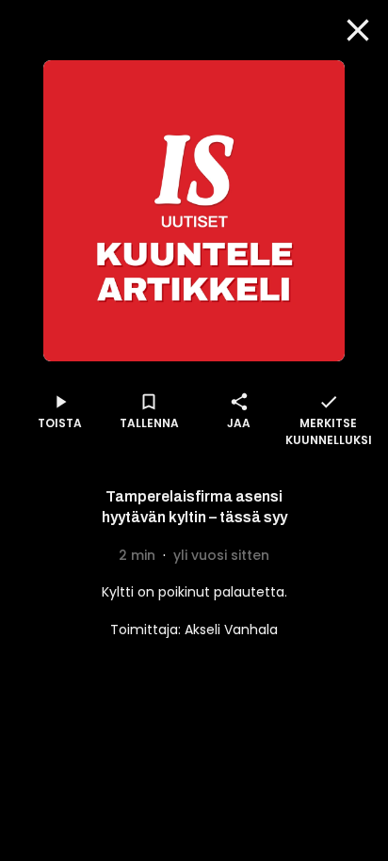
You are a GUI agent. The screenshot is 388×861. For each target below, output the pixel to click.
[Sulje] (358, 30)
